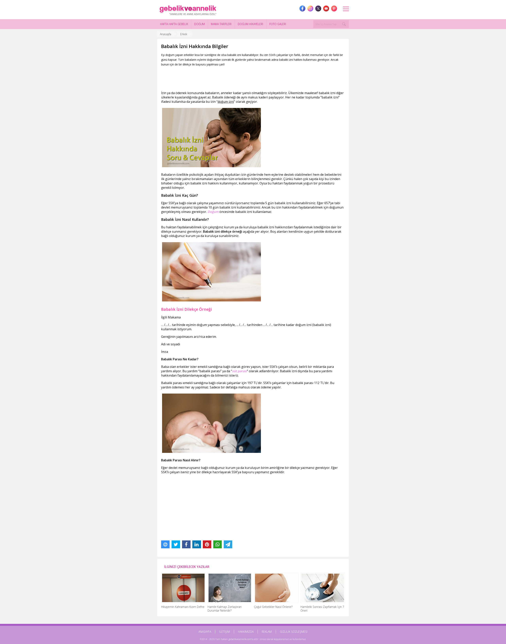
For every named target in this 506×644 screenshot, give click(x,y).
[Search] (344, 24)
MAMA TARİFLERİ (221, 24)
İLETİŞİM (224, 632)
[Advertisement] (233, 78)
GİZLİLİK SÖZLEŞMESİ (294, 632)
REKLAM (267, 632)
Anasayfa (165, 34)
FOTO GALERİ (277, 24)
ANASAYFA (204, 632)
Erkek (183, 34)
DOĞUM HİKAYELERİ (250, 24)
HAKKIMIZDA (246, 632)
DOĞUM (199, 24)
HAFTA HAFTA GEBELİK (174, 24)
